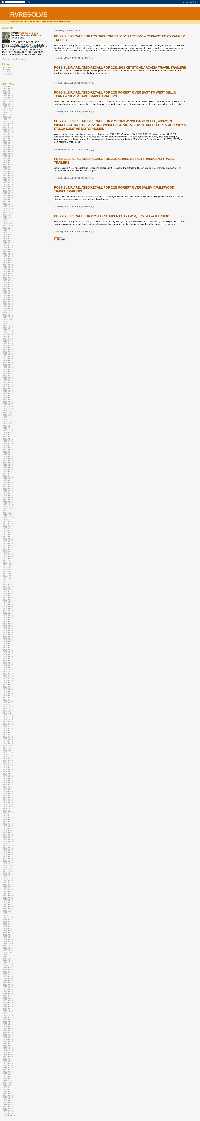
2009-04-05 (8, 458)
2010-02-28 (8, 539)
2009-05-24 (8, 474)
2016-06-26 (8, 739)
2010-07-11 (8, 552)
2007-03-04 (8, 250)
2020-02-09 (8, 889)
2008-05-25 (8, 371)
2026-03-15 (8, 1091)
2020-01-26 (8, 885)
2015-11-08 (8, 711)
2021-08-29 (8, 939)
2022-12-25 (8, 965)
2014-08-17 (8, 659)
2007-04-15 (8, 263)
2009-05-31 (8, 476)
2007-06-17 (8, 278)
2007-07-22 (8, 287)
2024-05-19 (8, 1033)
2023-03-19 (8, 987)
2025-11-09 (8, 1083)
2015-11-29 (8, 713)
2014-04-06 (8, 635)
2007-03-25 (8, 256)
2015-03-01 (8, 685)
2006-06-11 (8, 169)
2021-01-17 (8, 922)
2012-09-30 (8, 611)
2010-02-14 (8, 535)
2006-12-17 (8, 228)
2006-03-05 (8, 141)
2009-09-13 (8, 500)
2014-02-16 (8, 622)
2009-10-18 (8, 506)
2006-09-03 (8, 195)
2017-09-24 (8, 802)
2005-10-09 (8, 102)
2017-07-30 (8, 798)
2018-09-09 (8, 837)
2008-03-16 (8, 354)
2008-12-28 (8, 430)
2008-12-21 (8, 428)
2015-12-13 (8, 717)
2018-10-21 (8, 843)
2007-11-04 (8, 319)
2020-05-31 (8, 902)
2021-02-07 (8, 928)
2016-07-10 (8, 741)
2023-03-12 (8, 985)
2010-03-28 (8, 543)
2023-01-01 (8, 967)
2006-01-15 (8, 126)
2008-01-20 (8, 339)
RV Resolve (8, 74)
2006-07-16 (8, 180)
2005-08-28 (8, 89)
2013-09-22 (8, 619)
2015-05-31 (8, 700)
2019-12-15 (8, 874)
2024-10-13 (8, 1050)
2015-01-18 (8, 676)
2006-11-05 (8, 215)
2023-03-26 (8, 989)
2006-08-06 (8, 186)
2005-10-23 (8, 106)
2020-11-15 (8, 913)
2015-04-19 (8, 693)
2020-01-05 (8, 880)
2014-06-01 (8, 650)
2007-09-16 (8, 304)
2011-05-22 (8, 567)
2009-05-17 (8, 471)
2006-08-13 (8, 189)
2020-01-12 (8, 883)
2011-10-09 (8, 576)
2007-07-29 (8, 289)
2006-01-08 (8, 123)
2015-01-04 (8, 674)
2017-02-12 (8, 767)
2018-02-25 (8, 819)
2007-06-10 (8, 276)
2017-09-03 (8, 800)
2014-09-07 (8, 665)
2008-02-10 (8, 345)
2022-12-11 (8, 961)
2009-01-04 (8, 432)
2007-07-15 (8, 284)
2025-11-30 (8, 1085)
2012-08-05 (8, 606)
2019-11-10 (8, 867)
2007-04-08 (8, 260)
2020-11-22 (8, 915)
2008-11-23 (8, 419)
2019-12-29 (8, 878)
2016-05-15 (8, 735)
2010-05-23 (8, 545)
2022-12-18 (8, 963)
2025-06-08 (8, 1063)
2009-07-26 (8, 491)
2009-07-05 (8, 484)
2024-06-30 (8, 1041)
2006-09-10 (8, 197)
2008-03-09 (8, 352)
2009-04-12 (8, 461)
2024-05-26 (8, 1035)
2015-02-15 (8, 680)
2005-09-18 (8, 95)
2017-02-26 (8, 772)
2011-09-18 (8, 569)
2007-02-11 (8, 243)
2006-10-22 (8, 210)
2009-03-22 (8, 454)
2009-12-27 (8, 519)
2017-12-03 (8, 806)
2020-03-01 (8, 891)
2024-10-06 (8, 1048)
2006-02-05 (8, 132)
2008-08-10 (8, 393)
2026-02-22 (8, 1089)
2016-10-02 (8, 746)
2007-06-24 (8, 280)
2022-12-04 (8, 959)
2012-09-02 (8, 608)
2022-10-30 (8, 950)
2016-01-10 (8, 724)
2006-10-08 (8, 206)
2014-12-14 (8, 672)
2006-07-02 (8, 176)
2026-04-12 (8, 1096)
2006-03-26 (8, 147)
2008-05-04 (8, 367)
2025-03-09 (8, 1057)
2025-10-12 (8, 1081)
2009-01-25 (8, 437)
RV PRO (6, 69)
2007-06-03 (8, 273)
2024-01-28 (8, 1017)
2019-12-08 (8, 872)
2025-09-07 (8, 1076)
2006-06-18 (8, 171)
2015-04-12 (8, 691)
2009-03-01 (8, 447)
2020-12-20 (8, 917)
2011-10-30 (8, 578)
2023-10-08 (8, 1011)
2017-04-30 (8, 783)
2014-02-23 (8, 624)
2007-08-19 (8, 295)
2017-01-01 (8, 759)
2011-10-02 (8, 574)
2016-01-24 (8, 728)
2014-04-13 (8, 637)
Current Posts (9, 1115)
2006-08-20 (8, 191)
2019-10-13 (8, 861)
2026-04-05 (8, 1094)
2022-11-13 (8, 954)
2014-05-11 (8, 643)
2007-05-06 (8, 267)
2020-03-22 (8, 893)
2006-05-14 (8, 160)
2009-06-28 (8, 482)
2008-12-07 (8, 424)
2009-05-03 (8, 467)
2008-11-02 (8, 413)
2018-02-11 (8, 815)
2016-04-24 (8, 732)
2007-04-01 (8, 258)
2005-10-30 (8, 108)
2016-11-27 (8, 750)
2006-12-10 (8, 226)
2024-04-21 (8, 1026)
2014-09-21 (8, 667)
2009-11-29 (8, 515)
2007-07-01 (8, 282)
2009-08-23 (8, 495)
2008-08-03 (8, 391)
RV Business (8, 67)
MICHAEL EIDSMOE (28, 33)
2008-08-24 (8, 397)
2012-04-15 (8, 600)
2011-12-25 (8, 582)
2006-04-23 (8, 154)
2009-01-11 (8, 434)
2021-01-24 (8, 924)
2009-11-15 (8, 511)
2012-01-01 (8, 585)
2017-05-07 (8, 785)
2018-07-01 (8, 828)
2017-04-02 (8, 778)
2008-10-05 (8, 406)
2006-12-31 (8, 232)
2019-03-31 (8, 848)
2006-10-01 (8, 204)
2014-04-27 (8, 641)
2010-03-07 (8, 541)
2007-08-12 (8, 293)
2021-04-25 (8, 935)
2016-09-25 (8, 743)
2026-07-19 (8, 1109)
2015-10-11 (8, 704)
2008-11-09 (8, 415)
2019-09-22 (8, 856)
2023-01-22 (8, 974)
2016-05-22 (8, 737)
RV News (6, 72)
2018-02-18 (8, 817)
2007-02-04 (8, 241)
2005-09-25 (8, 97)
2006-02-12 (8, 134)
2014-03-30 (8, 632)
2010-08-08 (8, 556)
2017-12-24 (8, 811)
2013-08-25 (8, 617)
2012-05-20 (8, 604)
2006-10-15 (8, 208)
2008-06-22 (8, 378)
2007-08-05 (8, 291)
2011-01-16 (8, 563)
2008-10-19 (8, 408)
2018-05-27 (8, 824)
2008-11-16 (8, 417)
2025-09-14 (8, 1078)
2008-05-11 (8, 369)
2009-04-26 (8, 465)
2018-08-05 (8, 833)
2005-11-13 (8, 112)
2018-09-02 (8, 835)
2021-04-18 (8, 933)
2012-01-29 (8, 587)
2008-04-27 (8, 365)
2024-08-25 (8, 1046)
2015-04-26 (8, 695)
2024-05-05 (8, 1028)
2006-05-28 (8, 165)
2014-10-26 (8, 669)
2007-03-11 (8, 252)
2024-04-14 (8, 1024)
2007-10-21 (8, 315)
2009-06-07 (8, 478)
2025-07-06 (8, 1065)
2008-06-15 (8, 376)
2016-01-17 (8, 726)
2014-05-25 (8, 648)
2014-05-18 (8, 645)
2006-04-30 (8, 156)
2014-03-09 (8, 628)
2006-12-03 (8, 223)
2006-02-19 (8, 136)
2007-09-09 (8, 302)
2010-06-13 (8, 548)
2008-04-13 (8, 360)
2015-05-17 (8, 698)
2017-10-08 (8, 804)
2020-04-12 (8, 898)
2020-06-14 (8, 904)
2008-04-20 (8, 363)
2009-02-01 (8, 439)
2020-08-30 (8, 907)
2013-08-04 (8, 615)
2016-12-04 (8, 752)
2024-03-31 (8, 1020)
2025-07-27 (8, 1070)
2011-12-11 (7, 580)
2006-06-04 (8, 167)
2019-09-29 (8, 859)
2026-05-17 (8, 1098)
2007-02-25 (8, 247)
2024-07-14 (8, 1044)
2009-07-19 (8, 489)
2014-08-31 (8, 663)
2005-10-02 (8, 99)
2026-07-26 (8, 1111)
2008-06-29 (8, 380)
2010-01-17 (8, 526)
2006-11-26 (8, 221)
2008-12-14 (8, 426)
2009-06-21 (8, 480)
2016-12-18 (8, 756)
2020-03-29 (8, 896)
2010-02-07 (8, 532)
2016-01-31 (8, 730)
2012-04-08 (8, 598)
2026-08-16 (8, 1113)
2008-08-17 (8, 395)
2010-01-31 (8, 530)
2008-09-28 (8, 404)
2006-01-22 (8, 128)
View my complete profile (14, 59)
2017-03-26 (8, 776)
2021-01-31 (8, 926)
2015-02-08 (8, 678)
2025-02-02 (8, 1052)
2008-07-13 (8, 384)
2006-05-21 (8, 163)
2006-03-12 (8, 143)
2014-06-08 (8, 652)
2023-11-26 (8, 1013)
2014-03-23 (8, 630)
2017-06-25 (8, 796)
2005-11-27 (8, 117)
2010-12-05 (8, 561)
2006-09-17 (8, 200)
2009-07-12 (8, 487)
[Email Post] (92, 58)
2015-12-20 (8, 719)
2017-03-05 (8, 774)
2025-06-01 (8, 1061)
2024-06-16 (8, 1039)
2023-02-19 (8, 980)
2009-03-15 (8, 452)
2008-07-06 (8, 382)
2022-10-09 (8, 943)
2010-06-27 (8, 550)
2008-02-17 (8, 347)
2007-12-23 (8, 332)
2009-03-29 (8, 456)
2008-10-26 (8, 411)
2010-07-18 (8, 554)
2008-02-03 (8, 343)
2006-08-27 (8, 193)
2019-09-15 (8, 854)
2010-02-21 (8, 537)
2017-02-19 (8, 769)
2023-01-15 (8, 972)
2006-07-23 (8, 182)
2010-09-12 (8, 558)
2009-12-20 (8, 517)
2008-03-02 (8, 350)
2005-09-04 (8, 91)
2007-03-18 (8, 254)
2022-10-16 (8, 946)
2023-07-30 (8, 1007)
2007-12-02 (8, 326)
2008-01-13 (8, 337)
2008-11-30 (8, 421)
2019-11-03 (8, 865)
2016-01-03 (8, 722)
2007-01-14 (8, 236)
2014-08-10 (8, 656)
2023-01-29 (8, 976)
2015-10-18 (8, 706)
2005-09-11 (8, 93)
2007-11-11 (7, 321)
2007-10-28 (8, 317)
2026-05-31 (8, 1100)
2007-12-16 (8, 330)
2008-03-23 (8, 356)
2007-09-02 (8, 300)
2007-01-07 (8, 234)
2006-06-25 (8, 173)
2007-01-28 (8, 239)
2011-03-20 (8, 565)
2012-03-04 (8, 593)
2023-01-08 (8, 970)
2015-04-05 (8, 689)
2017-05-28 (8, 791)
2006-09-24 (8, 202)
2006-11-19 (8, 219)
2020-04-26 (8, 900)
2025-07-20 (8, 1067)
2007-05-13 (8, 269)
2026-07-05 (8, 1104)
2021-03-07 (8, 930)
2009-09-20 (8, 502)
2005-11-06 (8, 110)
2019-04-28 (8, 852)
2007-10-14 (8, 313)
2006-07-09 (8, 178)
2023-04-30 (8, 994)
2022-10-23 (8, 948)
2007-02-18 (8, 245)
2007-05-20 (8, 271)
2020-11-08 (8, 911)
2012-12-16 (8, 613)
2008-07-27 (8, 389)
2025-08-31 (8, 1074)
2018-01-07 (8, 813)
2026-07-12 (8, 1107)
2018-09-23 (8, 841)
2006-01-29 (8, 130)
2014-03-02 (8, 626)
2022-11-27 (8, 957)
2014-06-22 (8, 654)
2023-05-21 (8, 998)
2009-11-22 (8, 513)
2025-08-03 (8, 1072)
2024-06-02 (8, 1037)
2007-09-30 (8, 308)
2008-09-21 (8, 402)
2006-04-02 (8, 149)
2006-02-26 (8, 139)
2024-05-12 (8, 1030)
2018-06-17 (8, 826)
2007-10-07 (8, 310)
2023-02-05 (8, 978)
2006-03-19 (8, 145)
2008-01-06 (8, 334)
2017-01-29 (8, 763)
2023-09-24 (8, 1009)
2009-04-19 (8, 463)
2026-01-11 (8, 1087)
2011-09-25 (8, 571)
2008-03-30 (8, 358)
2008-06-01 (8, 374)
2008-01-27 (8, 341)
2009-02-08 (8, 441)
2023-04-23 (8, 991)
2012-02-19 (8, 591)
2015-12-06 (8, 715)
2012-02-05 (8, 589)
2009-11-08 (8, 508)
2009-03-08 (8, 450)
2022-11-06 (8, 952)
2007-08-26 (8, 297)
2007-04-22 (8, 265)
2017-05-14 (8, 787)
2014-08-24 (8, 661)
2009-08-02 (8, 493)
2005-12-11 (8, 119)
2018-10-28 (8, 846)
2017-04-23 (8, 780)
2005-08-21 (8, 86)
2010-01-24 (8, 528)
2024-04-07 (8, 1022)
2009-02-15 (8, 443)
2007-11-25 (8, 323)
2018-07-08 (8, 830)
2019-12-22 (8, 876)
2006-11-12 (8, 217)
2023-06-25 (8, 1002)
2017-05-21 (8, 789)
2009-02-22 (8, 445)
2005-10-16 (8, 104)
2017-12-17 (8, 809)
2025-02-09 (8, 1054)
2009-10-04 (8, 504)
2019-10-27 (8, 863)
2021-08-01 (8, 937)
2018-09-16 (8, 839)
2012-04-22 (8, 602)
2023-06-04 (8, 1000)
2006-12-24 (8, 230)
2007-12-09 (8, 328)
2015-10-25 (8, 709)
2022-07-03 (8, 941)
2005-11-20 (8, 115)
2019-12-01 (8, 870)
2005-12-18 (8, 121)
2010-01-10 (8, 524)
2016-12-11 (8, 754)
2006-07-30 (8, 184)
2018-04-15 (8, 822)
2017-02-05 (8, 765)
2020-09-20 (8, 909)
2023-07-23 (8, 1004)
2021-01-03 (8, 920)
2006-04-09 (8, 152)
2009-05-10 (8, 469)
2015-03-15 (8, 687)
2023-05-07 (8, 996)
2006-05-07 (8, 158)
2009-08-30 (8, 498)
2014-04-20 (8, 639)
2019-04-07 (8, 850)
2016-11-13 (8, 748)
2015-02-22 (8, 682)
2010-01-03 (8, 521)
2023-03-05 (8, 983)
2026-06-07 (8, 1102)
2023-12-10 (8, 1015)
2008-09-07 (8, 400)
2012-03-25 (8, 595)
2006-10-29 (8, 213)
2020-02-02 (8, 887)
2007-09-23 (8, 306)
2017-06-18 (8, 793)
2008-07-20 (8, 387)
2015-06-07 (8, 702)
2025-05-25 (8, 1059)
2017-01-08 (8, 761)
